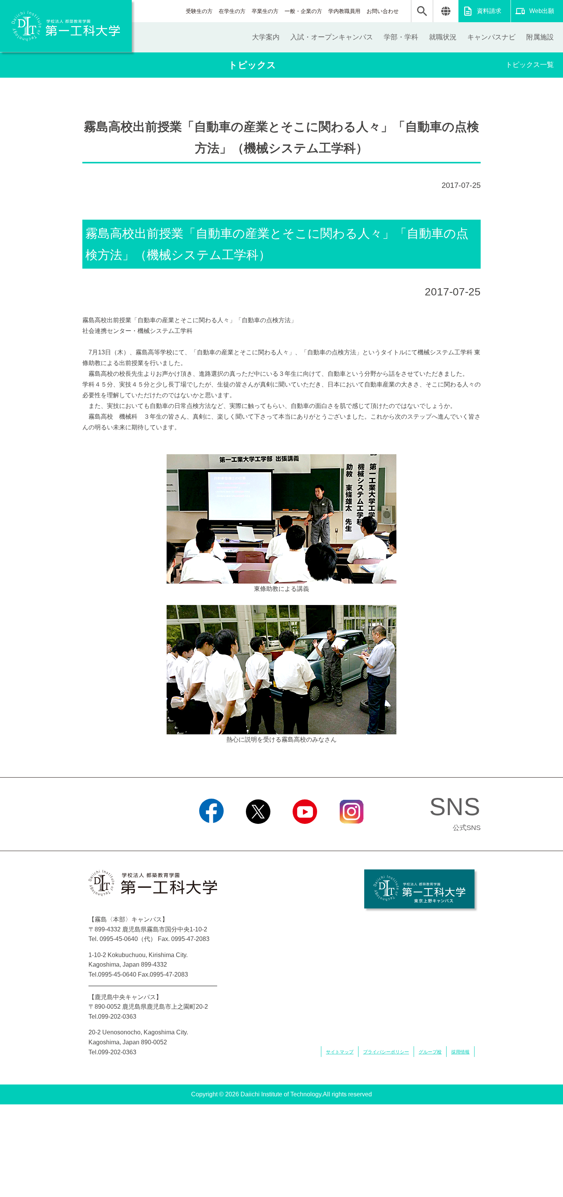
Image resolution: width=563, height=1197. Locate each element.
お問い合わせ (383, 11)
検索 (422, 11)
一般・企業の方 (303, 11)
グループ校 (430, 1052)
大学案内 (266, 37)
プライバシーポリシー (386, 1052)
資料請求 (489, 11)
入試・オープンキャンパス (331, 37)
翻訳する (445, 11)
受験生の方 (199, 11)
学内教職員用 (344, 11)
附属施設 (540, 37)
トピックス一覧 (530, 64)
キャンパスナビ (491, 37)
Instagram (351, 833)
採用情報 (460, 1052)
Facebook (212, 833)
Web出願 (541, 11)
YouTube (305, 833)
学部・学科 (401, 37)
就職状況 (443, 37)
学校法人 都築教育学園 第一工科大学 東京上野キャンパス (419, 888)
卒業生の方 (265, 11)
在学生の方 (232, 11)
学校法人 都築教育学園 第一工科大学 (66, 26)
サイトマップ (340, 1052)
